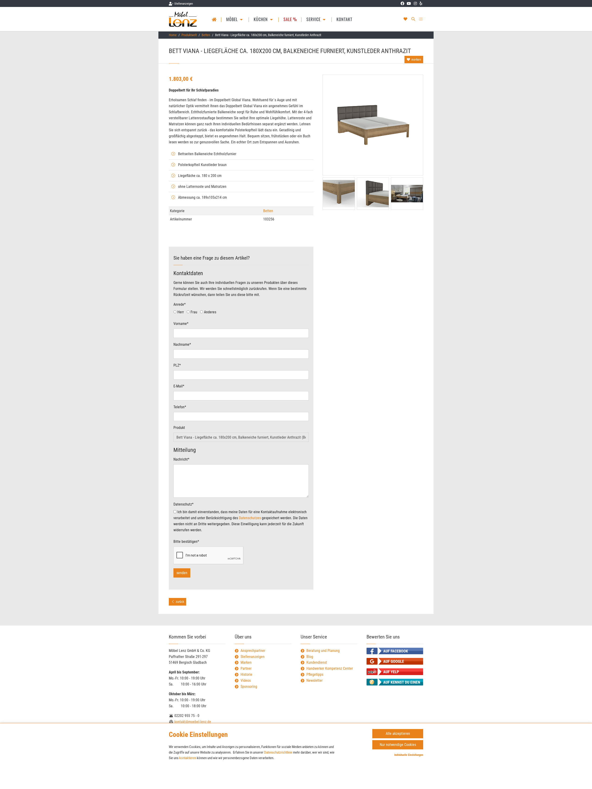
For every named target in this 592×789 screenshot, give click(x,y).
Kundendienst (316, 662)
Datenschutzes (250, 518)
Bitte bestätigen (186, 541)
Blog (309, 656)
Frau (193, 312)
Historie (246, 674)
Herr (180, 312)
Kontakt (344, 19)
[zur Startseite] (183, 19)
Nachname (182, 344)
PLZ (177, 365)
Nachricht (181, 459)
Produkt (179, 427)
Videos (245, 680)
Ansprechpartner (252, 650)
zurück (179, 602)
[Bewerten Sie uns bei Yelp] (395, 671)
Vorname (180, 323)
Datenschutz (183, 504)
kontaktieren (187, 758)
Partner (246, 668)
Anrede (179, 304)
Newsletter (314, 680)
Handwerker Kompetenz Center (329, 668)
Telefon (179, 407)
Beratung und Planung (323, 650)
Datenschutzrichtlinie (278, 752)
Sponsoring (248, 686)
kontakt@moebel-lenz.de (192, 722)
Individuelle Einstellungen (408, 755)
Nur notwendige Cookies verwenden (398, 745)
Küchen (261, 19)
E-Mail (178, 386)
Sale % (290, 19)
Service (314, 19)
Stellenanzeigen (252, 656)
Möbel (232, 19)
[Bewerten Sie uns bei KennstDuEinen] (395, 682)
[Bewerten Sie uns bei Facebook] (395, 651)
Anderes (209, 312)
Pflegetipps (314, 674)
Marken (246, 662)
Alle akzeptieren (398, 733)
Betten (206, 35)
